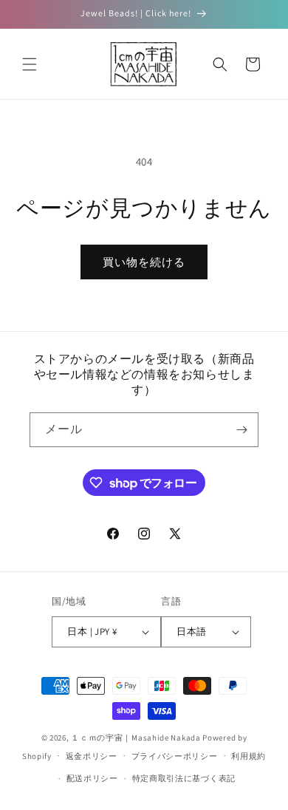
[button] (29, 64)
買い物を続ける (144, 262)
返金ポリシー (91, 756)
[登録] (241, 429)
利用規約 (248, 756)
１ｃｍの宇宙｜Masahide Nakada (135, 737)
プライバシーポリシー (174, 756)
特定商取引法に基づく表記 (184, 778)
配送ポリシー (92, 778)
